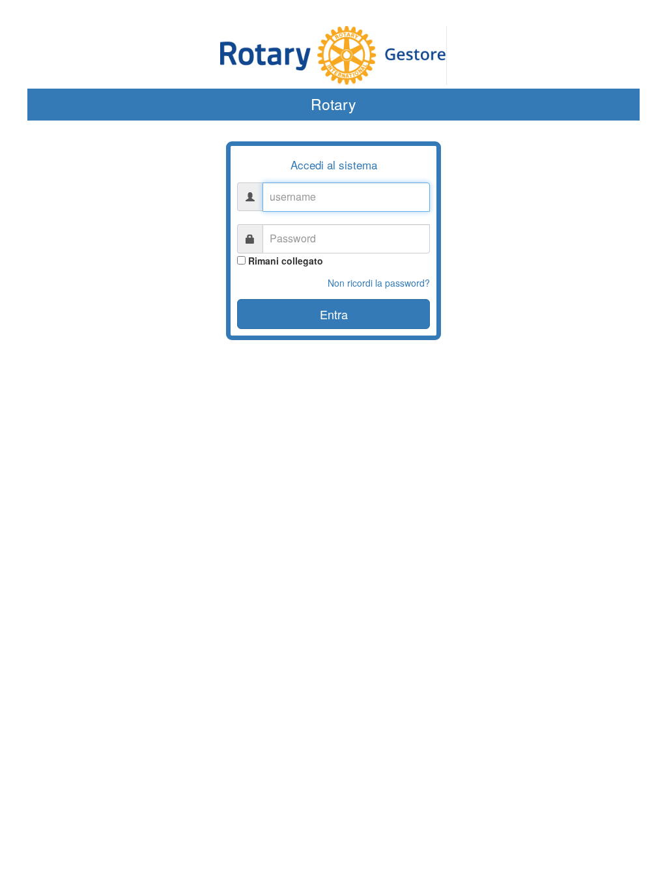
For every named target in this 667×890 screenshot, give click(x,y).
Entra (334, 314)
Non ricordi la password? (379, 282)
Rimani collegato (285, 260)
